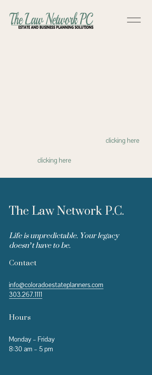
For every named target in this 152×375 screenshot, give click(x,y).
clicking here (123, 140)
